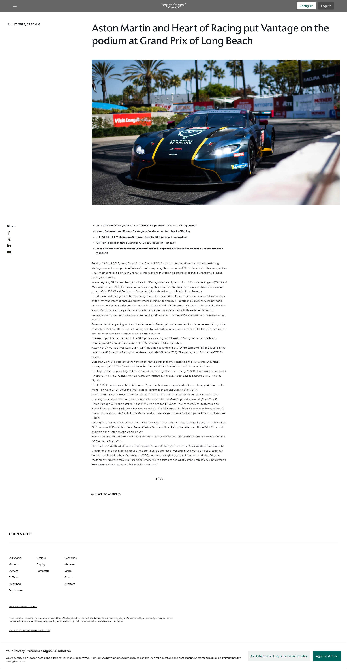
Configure (306, 6)
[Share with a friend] (11, 253)
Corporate (70, 557)
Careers (69, 577)
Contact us (43, 570)
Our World (15, 557)
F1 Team (13, 577)
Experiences (16, 590)
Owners (13, 570)
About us (69, 564)
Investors (69, 583)
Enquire (326, 6)
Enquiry (41, 564)
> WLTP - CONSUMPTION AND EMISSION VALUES (29, 631)
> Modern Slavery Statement (23, 607)
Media (68, 570)
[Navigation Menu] (15, 6)
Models (13, 564)
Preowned (15, 583)
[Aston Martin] (173, 6)
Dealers (41, 557)
